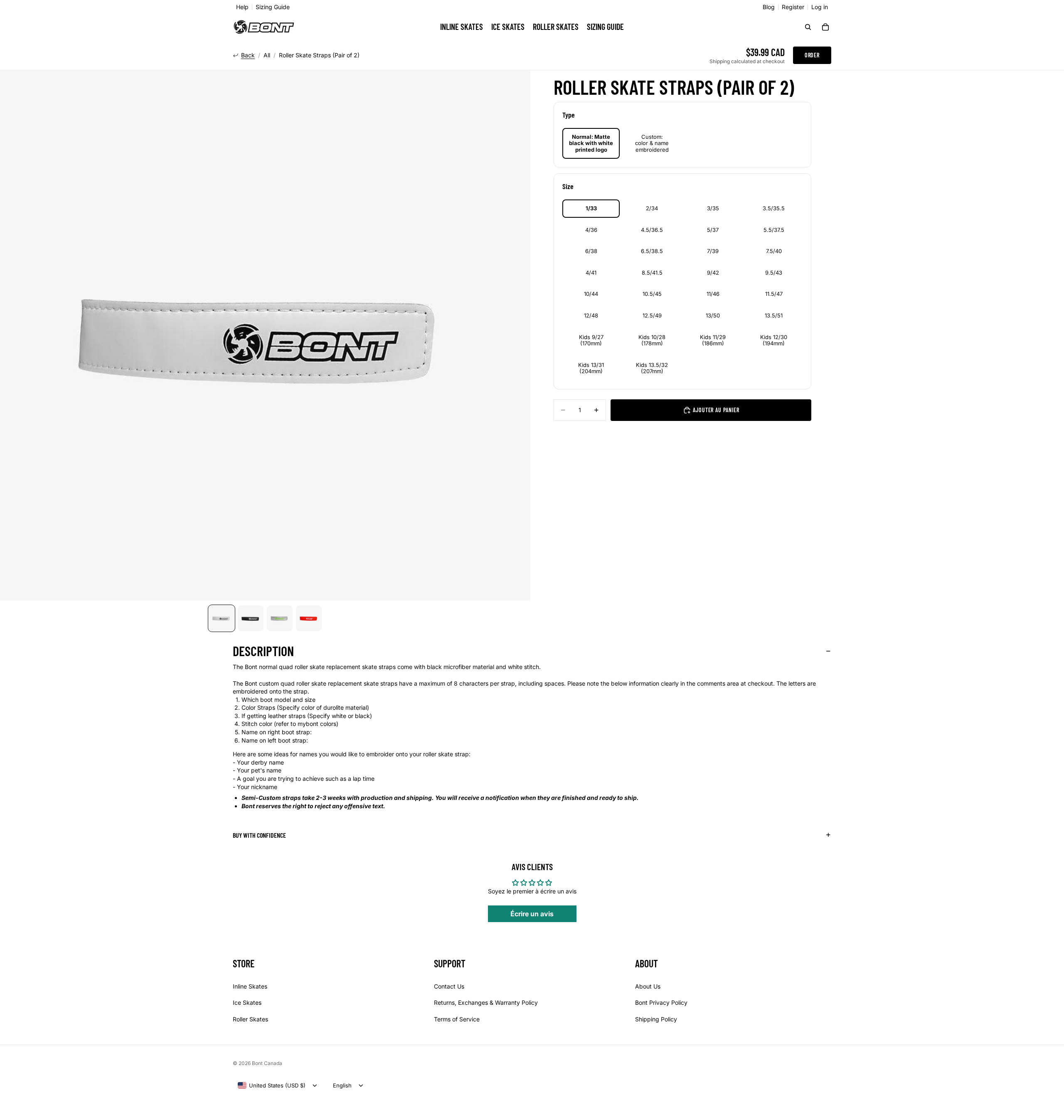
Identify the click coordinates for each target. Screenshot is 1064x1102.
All (267, 55)
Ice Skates (247, 1002)
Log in (819, 7)
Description (263, 651)
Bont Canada (267, 1063)
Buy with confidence (259, 835)
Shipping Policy (656, 1019)
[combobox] (271, 1085)
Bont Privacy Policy (661, 1002)
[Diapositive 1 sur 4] (221, 618)
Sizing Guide (273, 7)
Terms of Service (457, 1019)
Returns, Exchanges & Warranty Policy (486, 1002)
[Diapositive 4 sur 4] (309, 618)
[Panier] (825, 27)
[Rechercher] (808, 27)
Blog (769, 7)
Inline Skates (250, 986)
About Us (647, 986)
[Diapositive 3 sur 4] (280, 618)
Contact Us (449, 986)
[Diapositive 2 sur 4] (251, 618)
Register (793, 7)
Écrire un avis (532, 914)
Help (242, 7)
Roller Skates (250, 1019)
